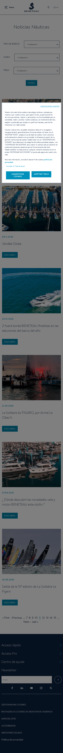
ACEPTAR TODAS (41, 174)
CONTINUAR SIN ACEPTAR (49, 106)
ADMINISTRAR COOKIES (18, 175)
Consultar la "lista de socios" (15, 166)
